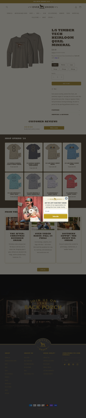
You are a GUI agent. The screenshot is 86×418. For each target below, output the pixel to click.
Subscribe (56, 216)
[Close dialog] (66, 198)
